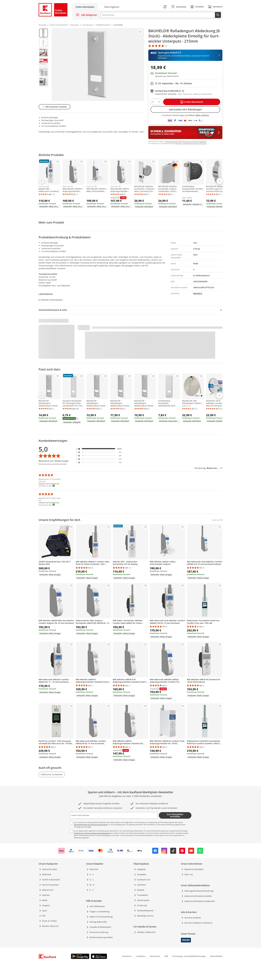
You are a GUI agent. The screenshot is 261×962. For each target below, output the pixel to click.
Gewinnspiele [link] (143, 900)
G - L (92, 879)
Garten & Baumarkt (51, 879)
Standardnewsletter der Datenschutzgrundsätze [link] (90, 825)
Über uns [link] (188, 874)
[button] (99, 448)
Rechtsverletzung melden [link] (101, 937)
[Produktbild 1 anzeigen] (43, 33)
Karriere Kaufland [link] (192, 917)
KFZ (43, 915)
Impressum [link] (126, 956)
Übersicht (94, 869)
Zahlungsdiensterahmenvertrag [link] (198, 891)
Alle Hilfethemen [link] (97, 906)
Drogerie (46, 905)
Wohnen (46, 895)
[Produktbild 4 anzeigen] (43, 62)
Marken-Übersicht (50, 926)
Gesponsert (43, 186)
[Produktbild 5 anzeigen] (43, 72)
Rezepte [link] (140, 890)
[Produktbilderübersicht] (43, 64)
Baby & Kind (47, 890)
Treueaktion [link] (142, 895)
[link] (111, 6)
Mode (44, 900)
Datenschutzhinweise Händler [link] (198, 896)
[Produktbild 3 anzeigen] (43, 52)
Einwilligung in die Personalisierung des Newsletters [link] (92, 833)
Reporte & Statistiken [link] (194, 869)
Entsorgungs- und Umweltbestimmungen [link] (189, 956)
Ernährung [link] (142, 905)
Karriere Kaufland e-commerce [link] (198, 923)
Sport (44, 910)
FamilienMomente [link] (145, 910)
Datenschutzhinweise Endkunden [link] (199, 901)
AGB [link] (166, 956)
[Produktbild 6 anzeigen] (43, 82)
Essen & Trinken (49, 921)
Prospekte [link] (141, 874)
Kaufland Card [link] (143, 879)
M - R (92, 884)
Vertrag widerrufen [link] (98, 922)
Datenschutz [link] (155, 956)
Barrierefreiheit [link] (216, 956)
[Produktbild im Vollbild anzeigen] (98, 64)
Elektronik (46, 874)
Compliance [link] (140, 956)
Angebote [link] (141, 869)
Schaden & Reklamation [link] (100, 927)
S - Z (92, 890)
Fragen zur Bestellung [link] (100, 911)
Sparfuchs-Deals (49, 869)
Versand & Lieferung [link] (99, 932)
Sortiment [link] (141, 884)
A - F (92, 874)
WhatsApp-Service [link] (145, 915)
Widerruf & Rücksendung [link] (101, 916)
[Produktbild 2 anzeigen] (43, 42)
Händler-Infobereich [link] (146, 932)
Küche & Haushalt (50, 884)
